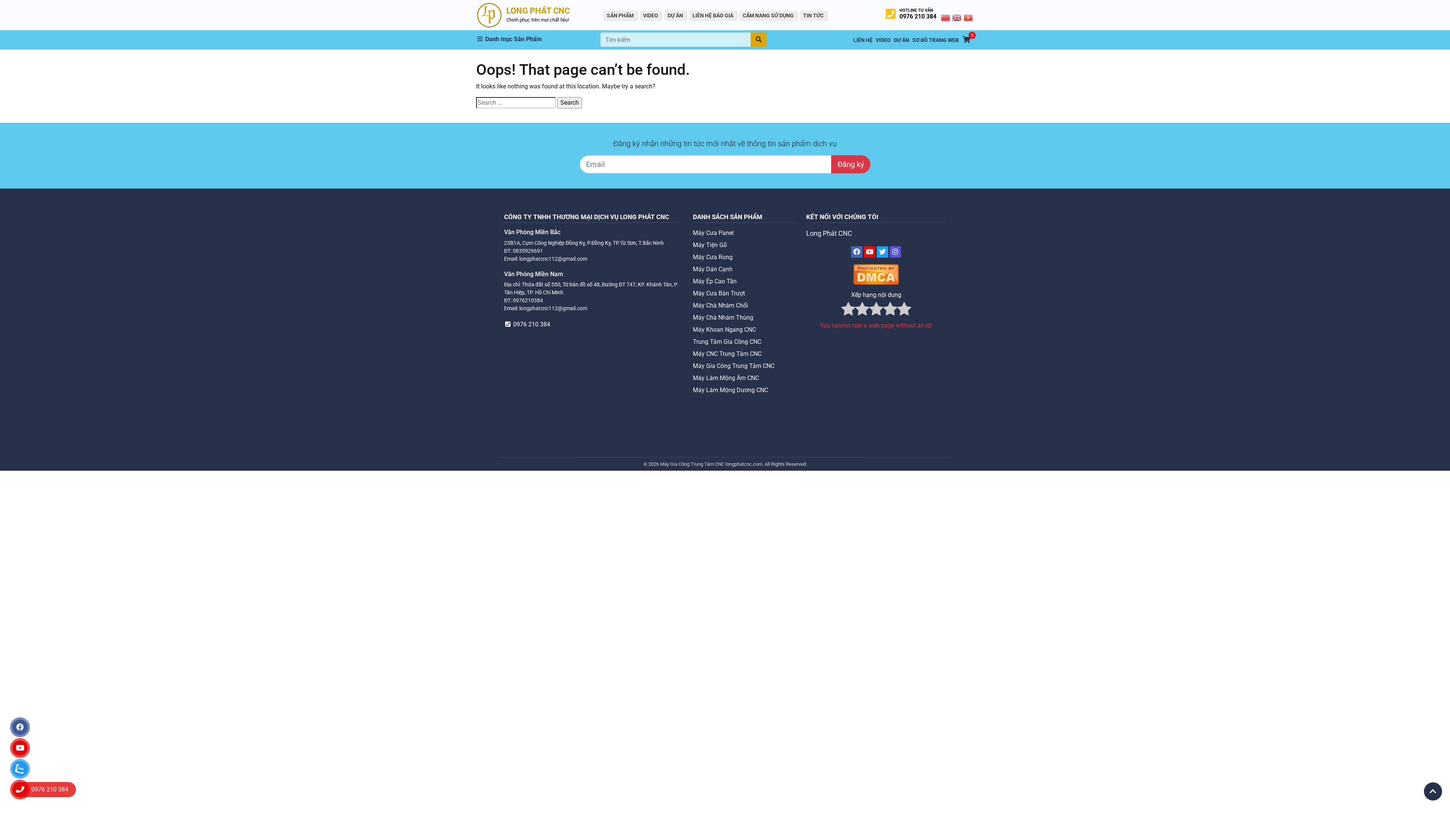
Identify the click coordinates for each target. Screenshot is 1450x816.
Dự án (675, 15)
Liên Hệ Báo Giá (713, 15)
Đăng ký (851, 164)
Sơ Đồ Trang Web (935, 40)
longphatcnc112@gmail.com (553, 259)
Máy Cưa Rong (713, 257)
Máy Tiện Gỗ (710, 245)
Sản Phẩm (620, 15)
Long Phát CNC (829, 233)
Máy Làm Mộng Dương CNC (730, 390)
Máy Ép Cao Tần (715, 281)
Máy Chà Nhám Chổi (720, 305)
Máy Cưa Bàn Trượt (719, 293)
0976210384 (528, 300)
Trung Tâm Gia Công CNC (727, 341)
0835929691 (528, 251)
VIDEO (650, 15)
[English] (957, 17)
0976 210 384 (917, 16)
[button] (538, 39)
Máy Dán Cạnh (713, 269)
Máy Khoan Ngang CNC (724, 329)
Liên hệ (863, 40)
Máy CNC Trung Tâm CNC (727, 353)
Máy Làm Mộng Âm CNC (726, 378)
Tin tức (813, 15)
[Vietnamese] (968, 17)
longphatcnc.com (743, 464)
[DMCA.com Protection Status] (876, 274)
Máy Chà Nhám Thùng (723, 317)
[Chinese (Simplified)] (946, 17)
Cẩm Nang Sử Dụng (768, 15)
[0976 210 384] (20, 789)
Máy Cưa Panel (713, 232)
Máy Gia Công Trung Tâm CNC (733, 365)
